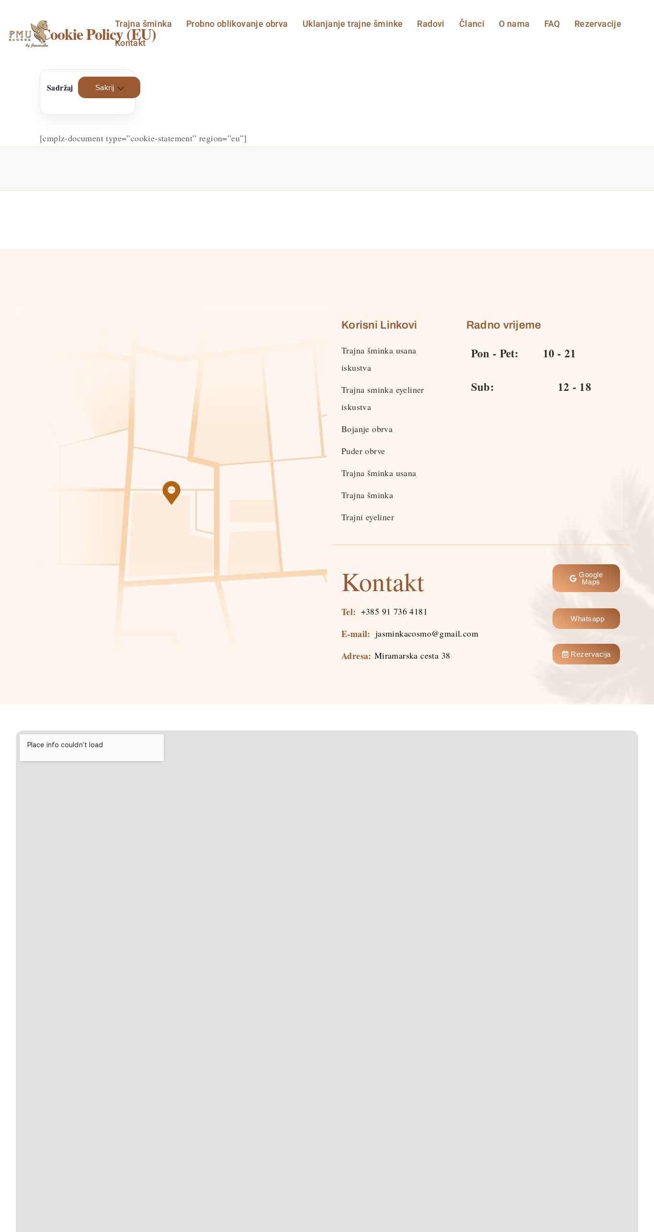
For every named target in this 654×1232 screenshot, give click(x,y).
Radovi (430, 24)
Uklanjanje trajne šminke (353, 24)
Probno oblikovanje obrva (237, 24)
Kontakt (130, 43)
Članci (472, 24)
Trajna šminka (143, 24)
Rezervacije (598, 24)
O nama (514, 24)
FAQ (552, 24)
